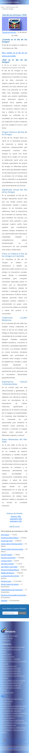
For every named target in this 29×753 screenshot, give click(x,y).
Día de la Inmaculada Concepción (13, 595)
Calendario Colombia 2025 (11, 668)
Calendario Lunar (7, 692)
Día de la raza (6, 581)
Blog (3, 696)
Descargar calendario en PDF (12, 683)
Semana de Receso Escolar (11, 649)
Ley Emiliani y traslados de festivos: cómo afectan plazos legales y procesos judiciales (14, 715)
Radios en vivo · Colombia (10, 659)
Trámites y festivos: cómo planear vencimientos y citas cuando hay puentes (13, 729)
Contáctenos (5, 640)
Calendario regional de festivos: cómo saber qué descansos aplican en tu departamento (14, 722)
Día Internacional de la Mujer (11, 699)
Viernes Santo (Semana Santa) (12, 549)
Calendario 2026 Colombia (14, 748)
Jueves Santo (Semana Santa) (11, 544)
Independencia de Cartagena (11, 590)
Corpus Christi (6, 561)
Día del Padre (6, 704)
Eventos (4, 652)
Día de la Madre (7, 701)
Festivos (4, 690)
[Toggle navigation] (27, 2)
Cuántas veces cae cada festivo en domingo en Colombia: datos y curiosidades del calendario (13, 708)
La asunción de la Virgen (10, 576)
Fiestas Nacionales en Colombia (13, 647)
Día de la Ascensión (8, 558)
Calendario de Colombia (10, 2)
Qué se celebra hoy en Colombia (13, 680)
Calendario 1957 (16, 521)
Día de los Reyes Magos (10, 538)
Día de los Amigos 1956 (14, 14)
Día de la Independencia (10, 570)
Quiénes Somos (7, 638)
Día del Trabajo (6, 555)
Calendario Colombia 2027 (11, 673)
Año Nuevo (5, 535)
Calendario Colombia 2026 (11, 671)
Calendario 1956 (16, 519)
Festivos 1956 (16, 516)
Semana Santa (6, 654)
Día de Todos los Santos (10, 584)
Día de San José (6, 541)
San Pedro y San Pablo (9, 567)
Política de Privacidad (9, 666)
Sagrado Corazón (7, 564)
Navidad (4, 600)
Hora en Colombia (8, 656)
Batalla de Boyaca (7, 573)
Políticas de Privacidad (9, 636)
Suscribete (22, 613)
